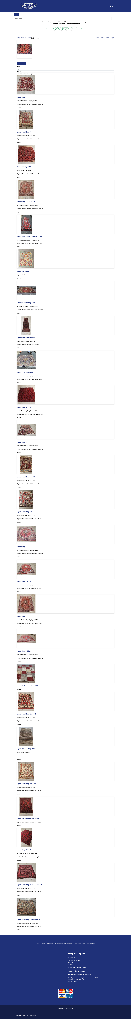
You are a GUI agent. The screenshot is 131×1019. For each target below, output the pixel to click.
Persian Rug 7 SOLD (24, 581)
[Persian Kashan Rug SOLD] (26, 290)
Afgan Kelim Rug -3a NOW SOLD (28, 818)
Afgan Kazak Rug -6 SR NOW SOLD (29, 885)
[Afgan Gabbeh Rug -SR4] (26, 736)
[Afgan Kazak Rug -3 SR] (26, 119)
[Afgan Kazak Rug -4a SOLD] (26, 464)
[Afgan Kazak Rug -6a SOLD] (26, 771)
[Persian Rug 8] (26, 604)
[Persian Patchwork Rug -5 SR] (26, 673)
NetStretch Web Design (30, 1015)
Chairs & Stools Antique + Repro (105, 38)
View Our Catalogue (47, 944)
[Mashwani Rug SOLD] (26, 154)
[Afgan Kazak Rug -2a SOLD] (26, 701)
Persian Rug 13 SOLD (24, 850)
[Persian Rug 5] (26, 430)
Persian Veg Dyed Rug (25, 372)
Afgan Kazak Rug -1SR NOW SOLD (29, 920)
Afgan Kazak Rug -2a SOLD (26, 714)
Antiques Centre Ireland (24, 38)
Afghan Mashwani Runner (26, 338)
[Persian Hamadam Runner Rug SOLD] (26, 224)
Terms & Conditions (79, 944)
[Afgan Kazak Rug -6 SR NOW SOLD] (26, 872)
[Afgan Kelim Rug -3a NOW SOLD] (26, 806)
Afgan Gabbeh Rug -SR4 (26, 749)
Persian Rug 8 (22, 616)
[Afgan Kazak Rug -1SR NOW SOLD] (26, 907)
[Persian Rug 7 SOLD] (26, 569)
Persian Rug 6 (22, 547)
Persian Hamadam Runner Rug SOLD (30, 236)
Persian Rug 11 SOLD (24, 407)
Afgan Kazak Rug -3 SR (25, 132)
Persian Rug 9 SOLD (24, 651)
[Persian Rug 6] (26, 534)
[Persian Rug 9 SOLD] (26, 639)
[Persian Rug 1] (26, 85)
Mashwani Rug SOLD (24, 167)
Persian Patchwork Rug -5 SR (27, 686)
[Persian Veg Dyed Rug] (26, 360)
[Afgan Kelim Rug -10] (26, 259)
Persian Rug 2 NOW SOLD (26, 202)
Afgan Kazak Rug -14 (24, 512)
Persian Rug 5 (22, 442)
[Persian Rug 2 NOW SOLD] (26, 189)
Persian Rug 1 (21, 97)
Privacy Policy (91, 944)
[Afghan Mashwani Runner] (26, 325)
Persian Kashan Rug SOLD (26, 303)
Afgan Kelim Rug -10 (24, 271)
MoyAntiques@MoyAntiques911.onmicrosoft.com (69, 29)
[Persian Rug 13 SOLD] (26, 837)
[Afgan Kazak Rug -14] (26, 499)
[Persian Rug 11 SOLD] (26, 395)
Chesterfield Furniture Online (63, 944)
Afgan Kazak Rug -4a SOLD (26, 477)
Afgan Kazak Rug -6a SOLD (26, 784)
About (37, 944)
